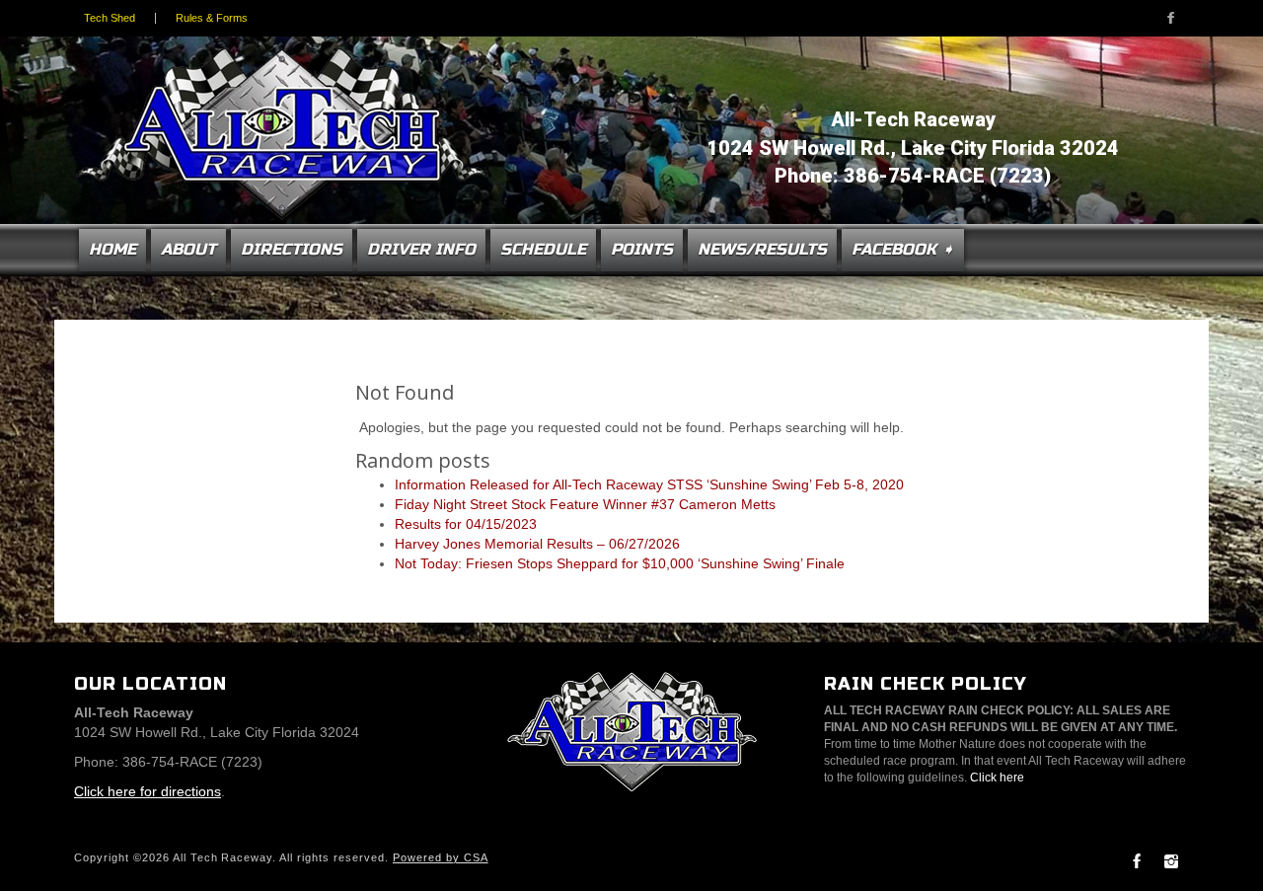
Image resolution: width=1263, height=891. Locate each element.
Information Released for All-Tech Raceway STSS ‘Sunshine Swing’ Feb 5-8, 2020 (649, 484)
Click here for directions (147, 791)
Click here (997, 777)
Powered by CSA (440, 857)
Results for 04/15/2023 (466, 524)
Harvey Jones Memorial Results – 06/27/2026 (537, 544)
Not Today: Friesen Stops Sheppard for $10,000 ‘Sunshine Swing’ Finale (620, 563)
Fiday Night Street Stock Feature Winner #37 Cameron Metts (585, 504)
